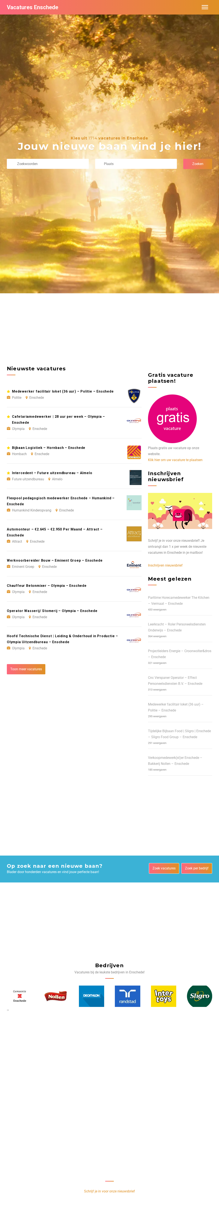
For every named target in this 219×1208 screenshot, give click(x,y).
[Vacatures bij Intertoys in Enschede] (127, 996)
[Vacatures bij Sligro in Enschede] (163, 996)
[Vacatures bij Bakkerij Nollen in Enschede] (19, 996)
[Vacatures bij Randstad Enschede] (91, 996)
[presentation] (7, 1010)
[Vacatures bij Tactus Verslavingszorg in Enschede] (199, 996)
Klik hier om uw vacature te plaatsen (175, 460)
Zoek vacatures (164, 868)
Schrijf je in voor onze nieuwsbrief (109, 1191)
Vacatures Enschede (32, 7)
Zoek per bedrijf (197, 868)
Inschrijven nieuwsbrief (165, 565)
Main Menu (205, 7)
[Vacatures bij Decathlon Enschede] (55, 996)
